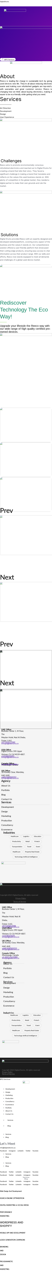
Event (38, 846)
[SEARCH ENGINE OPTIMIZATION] (0, 1194)
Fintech (37, 841)
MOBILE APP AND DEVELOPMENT (12, 1233)
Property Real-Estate (32, 852)
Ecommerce (9, 1104)
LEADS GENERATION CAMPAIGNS (12, 1240)
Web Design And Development (11, 1191)
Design (7, 1092)
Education (37, 836)
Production (9, 1098)
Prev (6, 511)
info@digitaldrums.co (10, 744)
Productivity (16, 841)
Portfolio (8, 1108)
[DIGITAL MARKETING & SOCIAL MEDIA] (0, 1201)
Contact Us (9, 1114)
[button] (23, 16)
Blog (9, 1126)
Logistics (26, 836)
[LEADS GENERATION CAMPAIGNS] (0, 1236)
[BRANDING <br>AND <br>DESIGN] (0, 1243)
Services (10, 1120)
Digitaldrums (4, 1)
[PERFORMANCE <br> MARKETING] (0, 1208)
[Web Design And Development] (0, 1187)
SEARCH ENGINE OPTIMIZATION (12, 1198)
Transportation (17, 846)
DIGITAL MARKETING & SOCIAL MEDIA (14, 1205)
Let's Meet (7, 1144)
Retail (28, 841)
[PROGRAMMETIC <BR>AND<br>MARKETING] (0, 1258)
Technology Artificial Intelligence (26, 857)
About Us (8, 1111)
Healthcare (14, 836)
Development (10, 1089)
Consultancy (9, 1101)
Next (7, 577)
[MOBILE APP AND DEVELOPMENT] (0, 1229)
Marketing (9, 1095)
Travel (29, 846)
